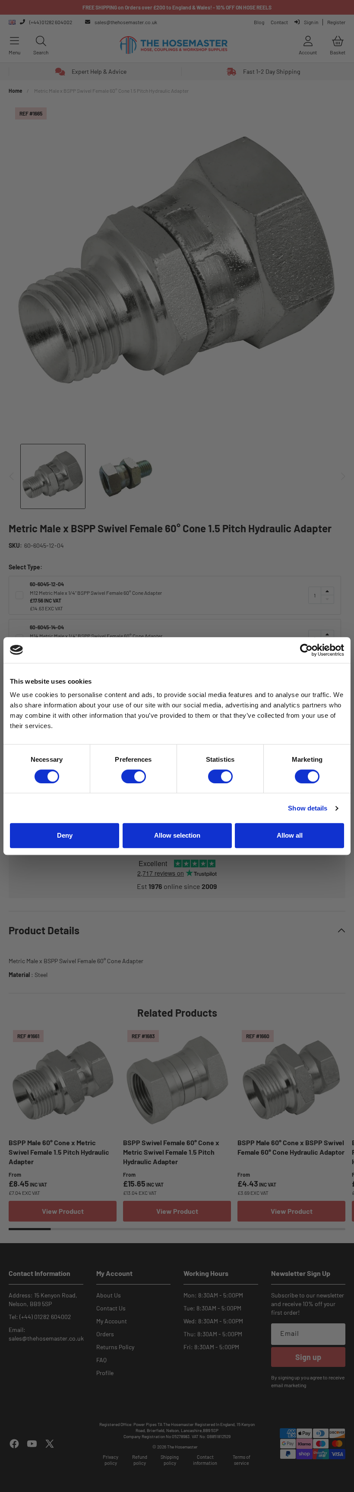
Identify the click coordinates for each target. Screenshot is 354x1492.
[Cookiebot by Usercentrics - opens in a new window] (306, 650)
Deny (65, 835)
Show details (307, 808)
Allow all (290, 835)
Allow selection (177, 835)
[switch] (133, 776)
